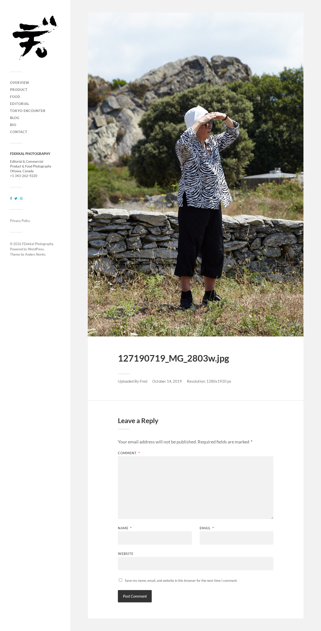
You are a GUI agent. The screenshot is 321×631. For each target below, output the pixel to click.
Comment (129, 453)
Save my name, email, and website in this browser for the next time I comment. (181, 581)
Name (125, 528)
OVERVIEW (19, 83)
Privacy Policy (20, 221)
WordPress (36, 249)
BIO (13, 125)
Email (207, 528)
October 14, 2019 (167, 381)
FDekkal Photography (37, 244)
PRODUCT (19, 90)
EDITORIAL (19, 104)
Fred (143, 381)
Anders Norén (35, 254)
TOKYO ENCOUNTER (28, 111)
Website (125, 553)
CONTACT (18, 132)
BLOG (14, 118)
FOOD (15, 97)
